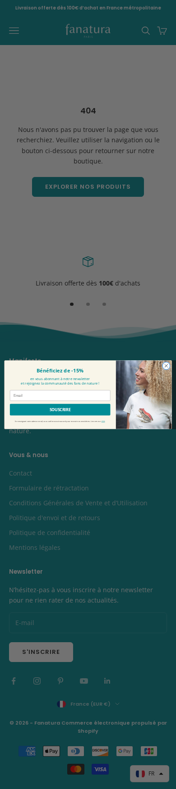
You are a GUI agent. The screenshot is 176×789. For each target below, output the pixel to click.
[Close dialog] (166, 365)
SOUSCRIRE (60, 409)
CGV (103, 421)
